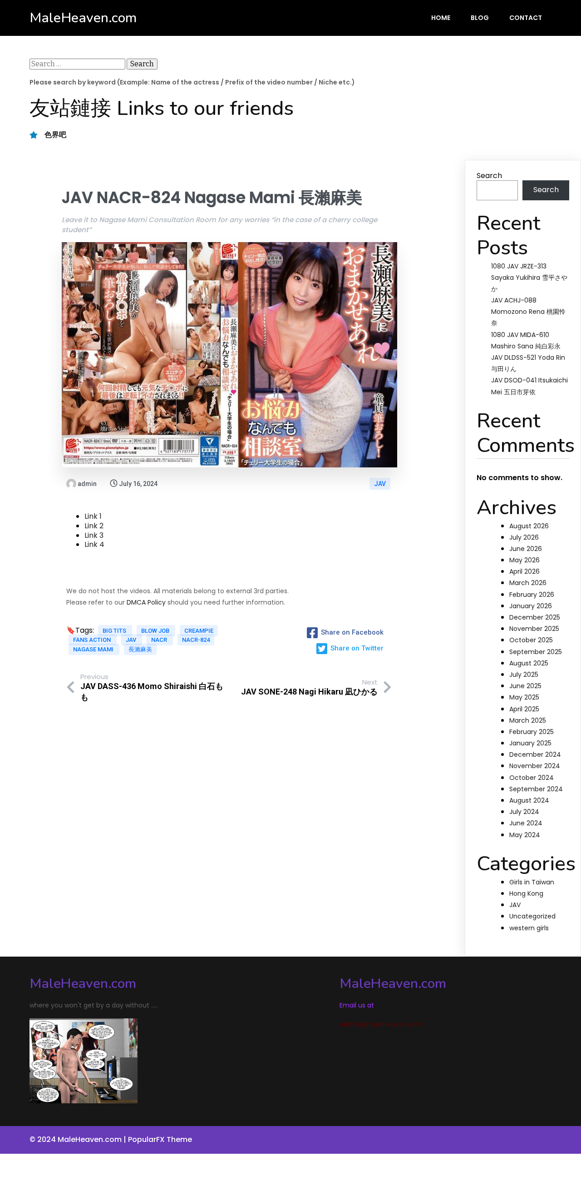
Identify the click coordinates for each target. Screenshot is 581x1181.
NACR (159, 639)
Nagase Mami (94, 649)
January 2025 (530, 743)
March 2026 (528, 582)
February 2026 (531, 594)
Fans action (92, 639)
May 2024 (524, 834)
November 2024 (534, 765)
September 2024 (536, 789)
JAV (380, 483)
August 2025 (528, 663)
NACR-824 (196, 639)
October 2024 (531, 777)
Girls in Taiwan (531, 882)
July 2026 (524, 537)
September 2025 (535, 651)
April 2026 (524, 571)
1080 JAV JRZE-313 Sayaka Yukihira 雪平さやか (529, 277)
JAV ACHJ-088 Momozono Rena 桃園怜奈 (528, 312)
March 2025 (527, 720)
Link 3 (93, 535)
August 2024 (529, 800)
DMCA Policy (146, 602)
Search (489, 175)
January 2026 (530, 605)
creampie (198, 630)
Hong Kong (526, 893)
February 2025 (531, 731)
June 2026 (525, 548)
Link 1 (93, 516)
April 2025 (524, 709)
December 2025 (534, 617)
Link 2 (93, 526)
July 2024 (524, 811)
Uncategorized (532, 916)
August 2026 (529, 526)
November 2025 (534, 628)
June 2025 (525, 685)
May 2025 (524, 697)
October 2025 (531, 640)
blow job (156, 630)
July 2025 (523, 674)
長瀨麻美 (140, 649)
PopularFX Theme (160, 1139)
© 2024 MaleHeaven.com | (79, 1139)
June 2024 (525, 823)
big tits (115, 630)
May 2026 (524, 560)
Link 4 (94, 544)
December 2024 (535, 754)
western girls (529, 928)
